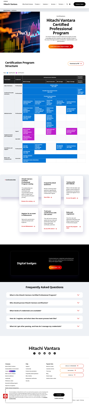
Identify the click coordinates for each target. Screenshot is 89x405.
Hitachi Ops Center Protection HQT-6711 (49, 102)
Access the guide (71, 198)
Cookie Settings (59, 398)
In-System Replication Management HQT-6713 (50, 117)
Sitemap (82, 400)
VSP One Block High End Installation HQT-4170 (38, 146)
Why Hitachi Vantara (27, 4)
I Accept (59, 394)
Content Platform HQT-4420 (71, 146)
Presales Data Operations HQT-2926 (81, 91)
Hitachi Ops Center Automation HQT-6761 (40, 102)
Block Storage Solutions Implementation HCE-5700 (27, 131)
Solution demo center (51, 378)
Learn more (54, 267)
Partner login (49, 376)
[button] (67, 4)
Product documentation (31, 371)
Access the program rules (72, 227)
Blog (47, 373)
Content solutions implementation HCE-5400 (71, 131)
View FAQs (47, 197)
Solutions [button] (45, 4)
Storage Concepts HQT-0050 (27, 156)
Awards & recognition (10, 385)
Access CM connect (49, 228)
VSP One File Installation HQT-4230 (60, 147)
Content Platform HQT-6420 (71, 102)
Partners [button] (61, 4)
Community (28, 368)
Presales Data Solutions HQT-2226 (50, 97)
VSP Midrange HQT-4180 (26, 152)
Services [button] (53, 4)
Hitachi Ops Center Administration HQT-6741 (28, 102)
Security (27, 380)
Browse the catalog (27, 201)
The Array (48, 371)
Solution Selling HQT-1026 (54, 85)
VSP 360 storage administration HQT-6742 (27, 118)
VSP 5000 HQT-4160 (25, 146)
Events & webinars (9, 376)
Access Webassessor (27, 226)
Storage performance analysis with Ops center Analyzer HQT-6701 (39, 110)
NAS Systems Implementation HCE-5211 (27, 138)
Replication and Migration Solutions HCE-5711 (50, 131)
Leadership (7, 378)
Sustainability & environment (11, 368)
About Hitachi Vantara (10, 366)
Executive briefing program (11, 383)
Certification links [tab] (11, 180)
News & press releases (10, 373)
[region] (39, 396)
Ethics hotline (29, 376)
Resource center (50, 366)
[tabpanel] (51, 204)
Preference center (9, 380)
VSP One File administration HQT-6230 (60, 102)
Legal (77, 400)
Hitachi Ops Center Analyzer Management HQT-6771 (28, 110)
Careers (7, 371)
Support (27, 366)
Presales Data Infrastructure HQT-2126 (49, 91)
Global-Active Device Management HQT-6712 (50, 110)
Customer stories (50, 368)
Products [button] (37, 4)
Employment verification (31, 378)
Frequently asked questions (32, 373)
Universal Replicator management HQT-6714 (50, 124)
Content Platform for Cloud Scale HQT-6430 (71, 110)
